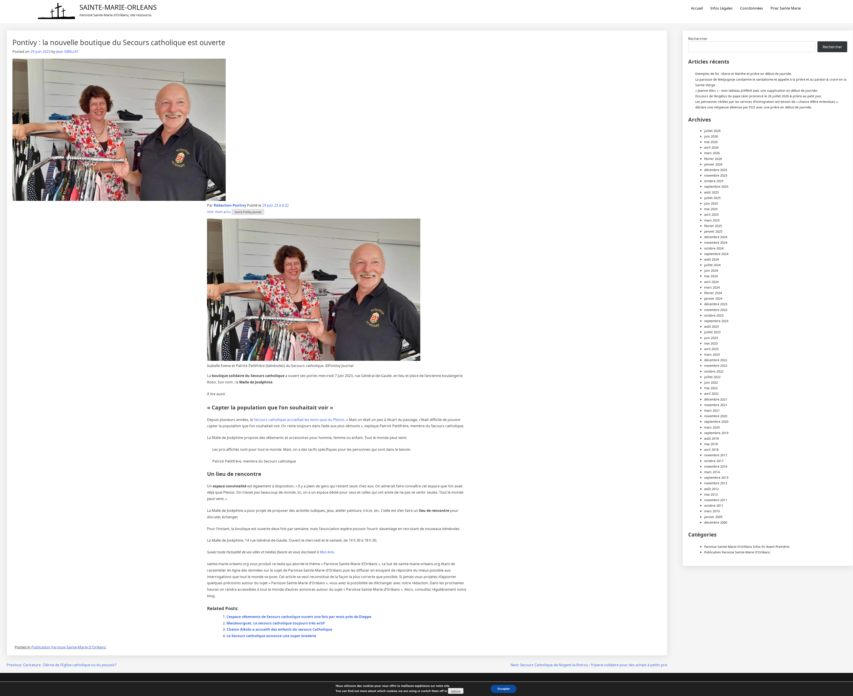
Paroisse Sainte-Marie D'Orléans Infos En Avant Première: (747, 546)
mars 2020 (712, 427)
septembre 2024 (716, 254)
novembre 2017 (715, 455)
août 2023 (711, 326)
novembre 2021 (715, 405)
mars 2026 (712, 153)
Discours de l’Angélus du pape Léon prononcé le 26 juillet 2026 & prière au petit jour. (758, 96)
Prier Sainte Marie (786, 8)
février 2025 (713, 226)
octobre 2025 (713, 181)
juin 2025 (711, 203)
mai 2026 (711, 142)
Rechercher (698, 38)
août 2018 (711, 438)
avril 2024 (711, 282)
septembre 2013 (716, 477)
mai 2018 (711, 444)
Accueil (697, 8)
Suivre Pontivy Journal (248, 212)
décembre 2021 (715, 399)
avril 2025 (711, 214)
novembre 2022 (715, 365)
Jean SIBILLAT (67, 51)
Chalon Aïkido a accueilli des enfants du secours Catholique (279, 629)
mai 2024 (711, 276)
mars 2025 (712, 220)
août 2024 (711, 259)
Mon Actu (327, 552)
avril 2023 (711, 349)
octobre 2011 (713, 505)
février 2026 (713, 159)
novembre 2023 (715, 310)
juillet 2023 (712, 332)
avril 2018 (711, 449)
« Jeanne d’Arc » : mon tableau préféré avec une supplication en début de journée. (756, 90)
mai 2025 (711, 209)
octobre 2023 (713, 315)
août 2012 (711, 489)
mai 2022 (711, 388)
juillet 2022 (712, 377)
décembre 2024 (715, 237)
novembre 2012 (715, 483)
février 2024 (713, 293)
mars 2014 (712, 472)
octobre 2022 (713, 371)
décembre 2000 (715, 522)
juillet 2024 (712, 265)
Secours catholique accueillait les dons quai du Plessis (299, 419)
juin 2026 (711, 136)
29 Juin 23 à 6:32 (275, 205)
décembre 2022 (715, 360)
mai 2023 (711, 343)
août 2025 (711, 192)
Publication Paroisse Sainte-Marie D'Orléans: (68, 647)
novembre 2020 (715, 416)
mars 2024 (712, 287)
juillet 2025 (712, 198)
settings (455, 691)
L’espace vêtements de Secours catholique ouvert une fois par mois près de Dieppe (299, 616)
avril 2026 (711, 147)
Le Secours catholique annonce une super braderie (271, 635)
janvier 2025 (713, 231)
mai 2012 (711, 494)
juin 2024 (711, 270)
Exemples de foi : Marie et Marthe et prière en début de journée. (743, 74)
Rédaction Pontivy (230, 205)
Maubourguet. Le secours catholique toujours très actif (276, 623)
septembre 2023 (716, 321)
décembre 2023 (715, 304)
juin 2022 (711, 382)
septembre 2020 (716, 421)
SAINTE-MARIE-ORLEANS (118, 7)
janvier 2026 (713, 164)
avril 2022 (711, 393)
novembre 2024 (715, 242)
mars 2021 (712, 410)
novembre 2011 (715, 500)
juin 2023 (711, 338)
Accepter (503, 689)
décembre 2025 (715, 170)
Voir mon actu (219, 211)
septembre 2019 (716, 433)
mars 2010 (712, 511)
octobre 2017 (713, 461)
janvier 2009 (713, 517)
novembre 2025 (715, 175)
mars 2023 (712, 354)
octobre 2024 (713, 248)
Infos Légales (721, 8)
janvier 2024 (713, 298)
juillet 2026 (712, 131)
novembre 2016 (715, 466)
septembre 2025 (716, 186)
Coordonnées (751, 8)
